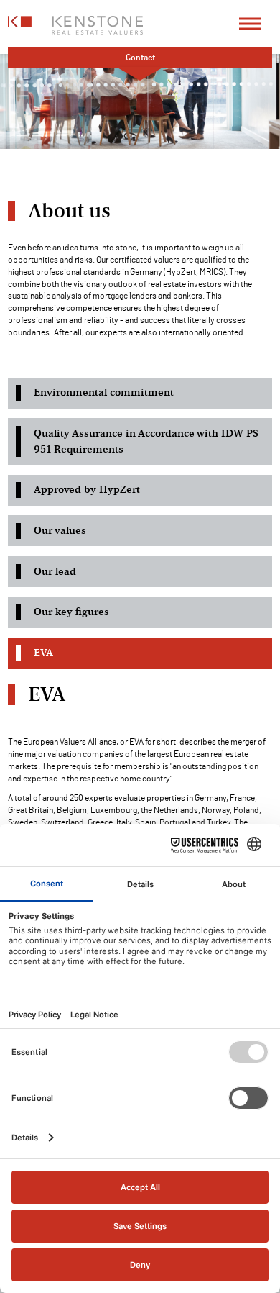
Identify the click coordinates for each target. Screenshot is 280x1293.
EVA (43, 652)
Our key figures (71, 611)
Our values (60, 530)
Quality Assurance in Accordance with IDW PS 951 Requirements (146, 441)
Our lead (55, 571)
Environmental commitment (104, 392)
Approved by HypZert (87, 489)
